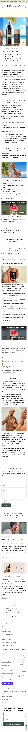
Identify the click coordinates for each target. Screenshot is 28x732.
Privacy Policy (10, 473)
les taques (15, 286)
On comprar (4, 629)
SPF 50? (16, 150)
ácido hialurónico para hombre (10, 576)
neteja (9, 72)
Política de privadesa (7, 696)
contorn (18, 317)
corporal (24, 389)
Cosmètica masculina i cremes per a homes (12, 637)
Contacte (3, 626)
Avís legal (4, 702)
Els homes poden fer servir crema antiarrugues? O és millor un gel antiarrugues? (12, 541)
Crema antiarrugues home (8, 634)
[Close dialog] (23, 706)
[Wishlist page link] (3, 7)
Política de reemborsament (8, 642)
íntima (4, 391)
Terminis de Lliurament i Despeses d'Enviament (13, 691)
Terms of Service (21, 473)
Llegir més (4, 557)
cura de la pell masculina (16, 70)
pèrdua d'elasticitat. (12, 300)
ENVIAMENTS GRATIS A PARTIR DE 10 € (14, 608)
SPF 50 (17, 90)
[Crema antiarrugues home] (14, 419)
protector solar (17, 48)
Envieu (6, 505)
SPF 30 (12, 90)
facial (19, 389)
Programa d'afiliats (6, 631)
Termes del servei (6, 639)
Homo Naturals (7, 381)
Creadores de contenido (7, 645)
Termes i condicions (6, 699)
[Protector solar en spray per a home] (14, 170)
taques (5, 300)
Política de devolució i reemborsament (11, 694)
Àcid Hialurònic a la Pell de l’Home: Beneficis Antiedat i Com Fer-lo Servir (13, 581)
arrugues (22, 299)
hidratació (15, 72)
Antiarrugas (5, 536)
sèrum (14, 317)
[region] (14, 609)
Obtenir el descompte (13, 724)
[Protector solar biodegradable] (14, 274)
